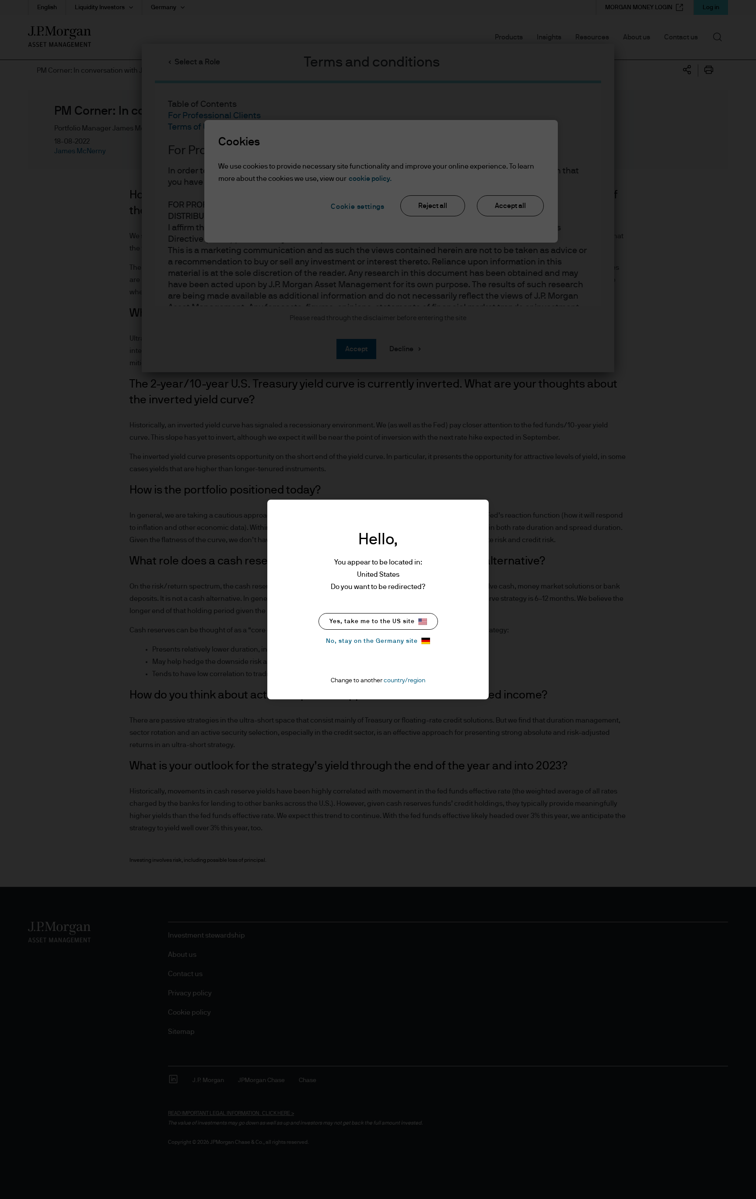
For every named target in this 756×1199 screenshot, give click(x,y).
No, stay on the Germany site (372, 641)
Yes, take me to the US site (372, 621)
